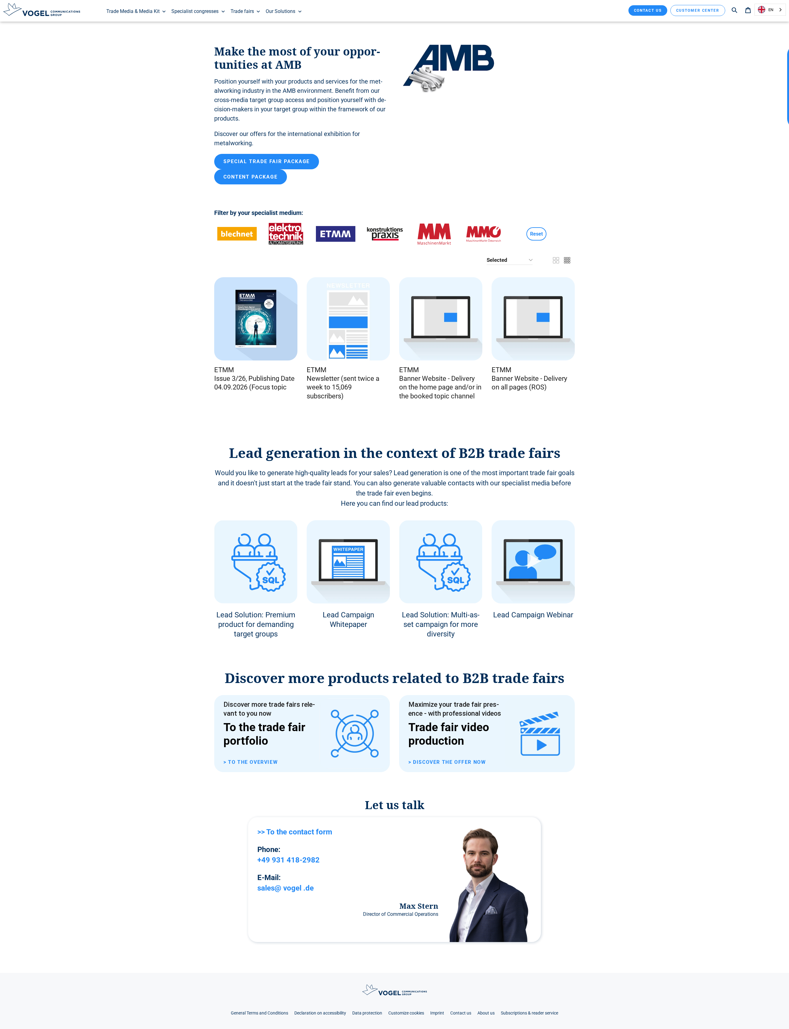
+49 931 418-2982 (288, 860)
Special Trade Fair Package (266, 161)
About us (486, 1013)
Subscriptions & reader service (529, 1013)
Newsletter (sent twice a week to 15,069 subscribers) (343, 387)
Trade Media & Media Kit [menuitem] (133, 11)
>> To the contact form (294, 832)
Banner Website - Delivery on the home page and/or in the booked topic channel (440, 387)
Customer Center (698, 10)
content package (250, 177)
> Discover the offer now (447, 762)
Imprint (437, 1013)
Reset (536, 234)
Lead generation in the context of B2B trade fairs (394, 453)
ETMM (224, 370)
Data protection (367, 1013)
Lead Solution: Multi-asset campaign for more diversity (441, 624)
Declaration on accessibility (320, 1013)
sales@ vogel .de (285, 888)
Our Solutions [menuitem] (280, 11)
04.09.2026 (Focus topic (250, 387)
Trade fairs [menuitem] (242, 11)
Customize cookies (406, 1013)
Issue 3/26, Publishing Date (254, 378)
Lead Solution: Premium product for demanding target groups (255, 624)
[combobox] (770, 10)
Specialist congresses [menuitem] (195, 11)
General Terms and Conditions (259, 1013)
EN (770, 9)
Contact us (648, 10)
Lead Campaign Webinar (533, 615)
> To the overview (250, 762)
